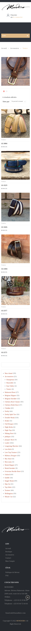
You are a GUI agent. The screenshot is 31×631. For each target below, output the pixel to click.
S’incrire (14, 15)
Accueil (4, 48)
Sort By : (6, 101)
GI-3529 (4, 185)
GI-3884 (4, 143)
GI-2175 (4, 352)
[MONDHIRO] (15, 7)
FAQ (6, 575)
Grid (4, 91)
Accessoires (14, 48)
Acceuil (8, 548)
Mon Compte (10, 561)
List (6, 91)
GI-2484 (4, 269)
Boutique (8, 552)
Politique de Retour (12, 572)
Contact (8, 558)
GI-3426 (4, 227)
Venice (3, 140)
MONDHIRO (20, 621)
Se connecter (18, 17)
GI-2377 (4, 311)
